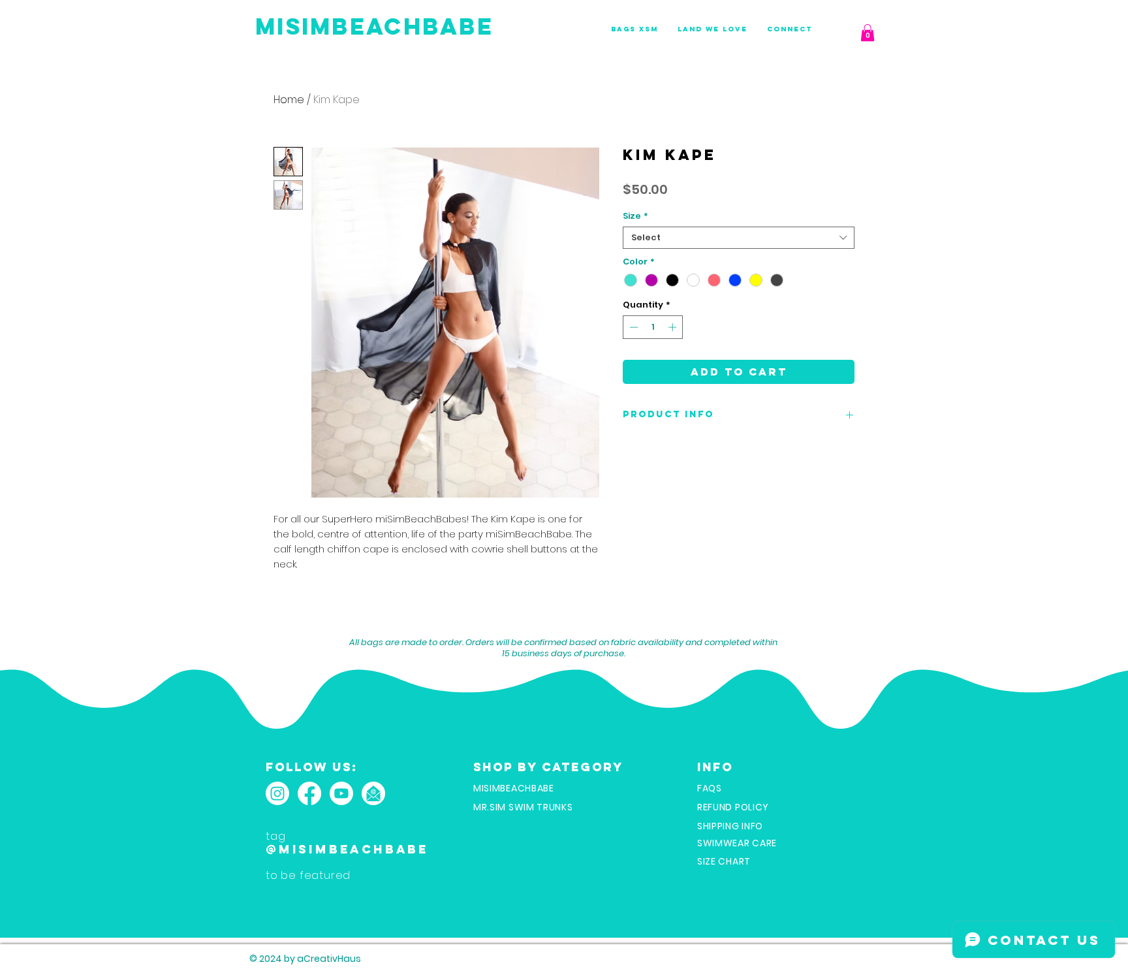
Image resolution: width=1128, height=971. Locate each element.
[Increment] (674, 327)
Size (635, 216)
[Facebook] (309, 793)
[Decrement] (632, 327)
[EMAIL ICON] (373, 793)
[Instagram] (277, 793)
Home (289, 99)
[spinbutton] (653, 327)
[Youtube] (341, 793)
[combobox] (738, 238)
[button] (867, 32)
